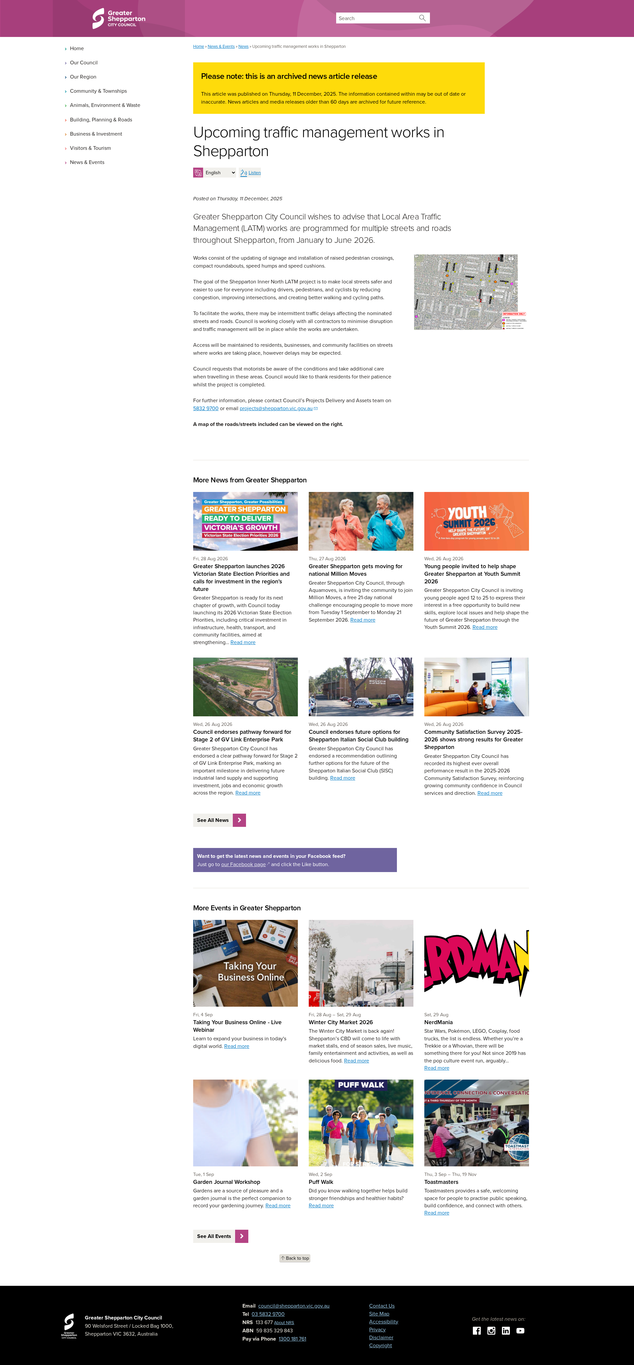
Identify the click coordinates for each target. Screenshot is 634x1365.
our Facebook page (245, 864)
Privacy (377, 1329)
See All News (213, 820)
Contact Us (382, 1305)
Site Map (379, 1313)
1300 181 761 (292, 1338)
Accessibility (383, 1321)
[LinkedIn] (506, 1330)
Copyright (380, 1345)
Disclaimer (381, 1337)
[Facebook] (477, 1330)
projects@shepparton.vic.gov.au (276, 408)
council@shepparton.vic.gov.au (294, 1305)
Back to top (297, 1258)
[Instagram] (491, 1330)
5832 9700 (206, 408)
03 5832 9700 (268, 1313)
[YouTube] (520, 1330)
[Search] (422, 18)
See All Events (214, 1236)
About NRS (284, 1322)
